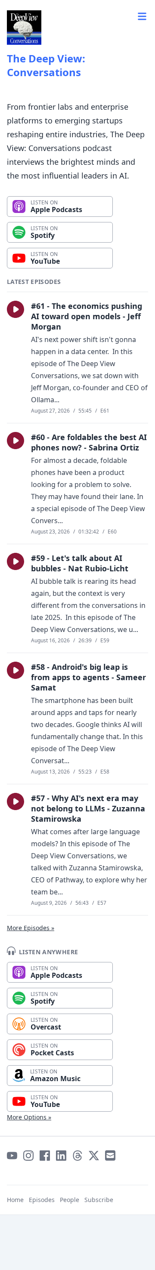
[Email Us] (110, 1155)
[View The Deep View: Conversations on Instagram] (28, 1155)
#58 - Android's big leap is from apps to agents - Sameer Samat (88, 677)
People (69, 1200)
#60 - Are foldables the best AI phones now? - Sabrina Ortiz (89, 442)
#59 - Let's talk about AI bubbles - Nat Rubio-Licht (79, 563)
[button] (15, 309)
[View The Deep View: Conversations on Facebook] (45, 1155)
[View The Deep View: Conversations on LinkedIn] (61, 1155)
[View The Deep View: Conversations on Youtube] (12, 1155)
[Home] (24, 27)
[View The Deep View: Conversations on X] (94, 1155)
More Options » (29, 1117)
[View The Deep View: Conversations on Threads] (77, 1155)
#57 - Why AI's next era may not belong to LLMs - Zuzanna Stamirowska (88, 808)
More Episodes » (30, 928)
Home (15, 1200)
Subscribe (98, 1200)
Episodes (42, 1200)
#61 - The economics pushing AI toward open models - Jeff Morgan (86, 316)
